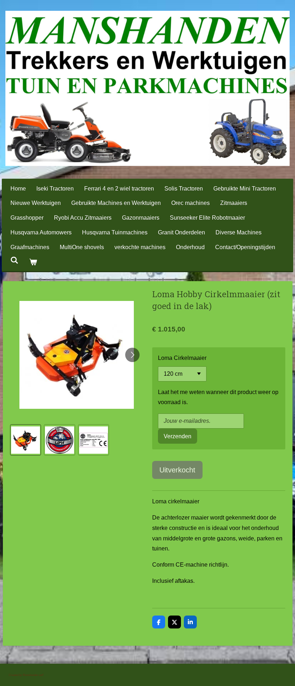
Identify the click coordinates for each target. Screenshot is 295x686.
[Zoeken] (14, 260)
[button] (25, 440)
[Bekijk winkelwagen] (32, 262)
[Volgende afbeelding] (132, 355)
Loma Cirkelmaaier (182, 358)
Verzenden (177, 436)
